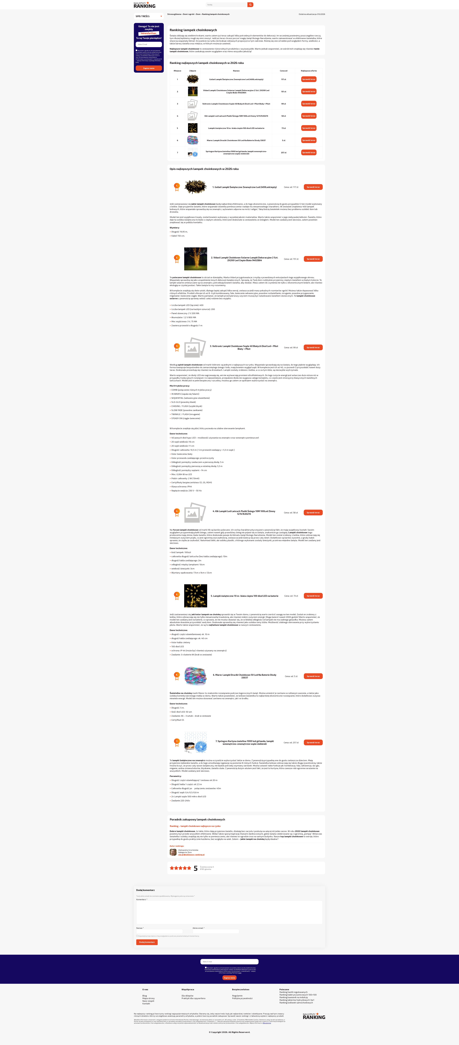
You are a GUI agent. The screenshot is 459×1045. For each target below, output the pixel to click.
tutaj (194, 551)
